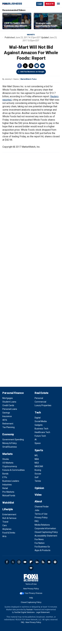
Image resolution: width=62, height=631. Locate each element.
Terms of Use (41, 514)
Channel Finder (42, 506)
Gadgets (39, 425)
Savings (6, 412)
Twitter (25, 65)
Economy (8, 434)
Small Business (9, 447)
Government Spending (13, 439)
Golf (37, 477)
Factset (29, 610)
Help (31, 598)
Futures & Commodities (13, 470)
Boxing (38, 470)
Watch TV (49, 4)
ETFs (4, 477)
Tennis (38, 481)
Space (38, 443)
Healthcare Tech (42, 432)
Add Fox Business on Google (32, 72)
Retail (5, 488)
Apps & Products (42, 550)
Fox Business (12, 4)
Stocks (5, 459)
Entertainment (9, 514)
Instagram (19, 562)
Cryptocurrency (9, 466)
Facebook (19, 65)
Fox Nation (40, 543)
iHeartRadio (31, 568)
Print (36, 65)
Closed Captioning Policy (46, 532)
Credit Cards (8, 405)
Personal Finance (12, 392)
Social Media (41, 421)
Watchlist (8, 502)
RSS (43, 562)
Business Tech (41, 428)
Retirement (7, 423)
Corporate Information (45, 528)
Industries (7, 484)
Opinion (39, 488)
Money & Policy (9, 443)
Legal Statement (43, 612)
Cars (4, 525)
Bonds (5, 473)
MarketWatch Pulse (28, 79)
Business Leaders (10, 481)
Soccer (38, 473)
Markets (31, 35)
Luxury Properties (43, 405)
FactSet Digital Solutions (24, 612)
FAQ (37, 521)
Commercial (40, 402)
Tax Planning (8, 427)
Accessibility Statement (46, 536)
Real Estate (41, 392)
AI (36, 439)
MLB (37, 463)
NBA (37, 459)
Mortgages (7, 398)
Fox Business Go (42, 546)
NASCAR (39, 466)
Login (39, 4)
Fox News (39, 539)
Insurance (7, 416)
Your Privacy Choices (33, 593)
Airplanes (6, 529)
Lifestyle (7, 509)
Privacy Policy (41, 517)
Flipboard (31, 562)
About (38, 501)
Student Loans (9, 402)
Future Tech (40, 436)
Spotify (55, 562)
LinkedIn (37, 562)
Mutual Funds (8, 495)
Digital (37, 417)
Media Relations (42, 525)
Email (42, 65)
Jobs (37, 510)
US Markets (7, 463)
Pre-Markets (8, 492)
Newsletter (49, 562)
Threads (31, 65)
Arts (4, 536)
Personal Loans (9, 409)
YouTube (25, 562)
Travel (5, 522)
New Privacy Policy (31, 589)
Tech (38, 412)
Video (38, 494)
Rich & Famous (9, 518)
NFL (36, 455)
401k (4, 420)
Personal (39, 398)
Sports (39, 450)
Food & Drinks (8, 532)
